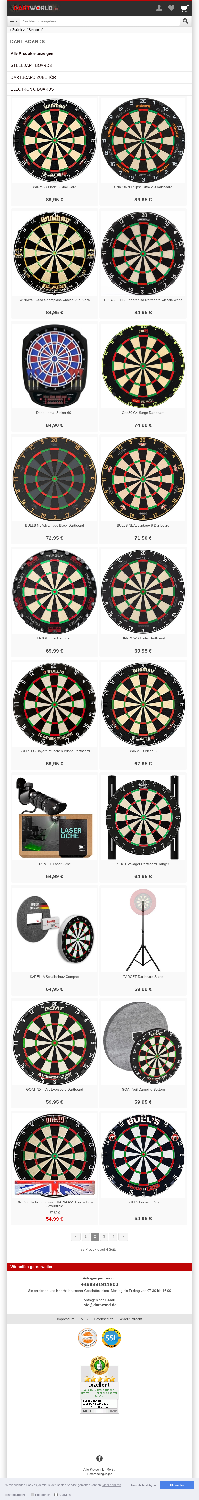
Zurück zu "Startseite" (27, 30)
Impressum (65, 1319)
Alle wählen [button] (176, 1485)
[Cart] (185, 8)
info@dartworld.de (99, 1305)
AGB (84, 1319)
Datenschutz (103, 1319)
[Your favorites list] (171, 8)
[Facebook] (99, 1458)
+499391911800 (99, 1284)
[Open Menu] (13, 21)
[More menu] (159, 8)
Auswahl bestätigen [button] (143, 1485)
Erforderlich (42, 1495)
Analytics (65, 1495)
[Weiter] (123, 1237)
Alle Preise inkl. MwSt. (99, 1469)
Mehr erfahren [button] (111, 1485)
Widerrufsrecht (130, 1319)
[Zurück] (76, 1237)
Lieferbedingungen (99, 1474)
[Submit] (186, 21)
